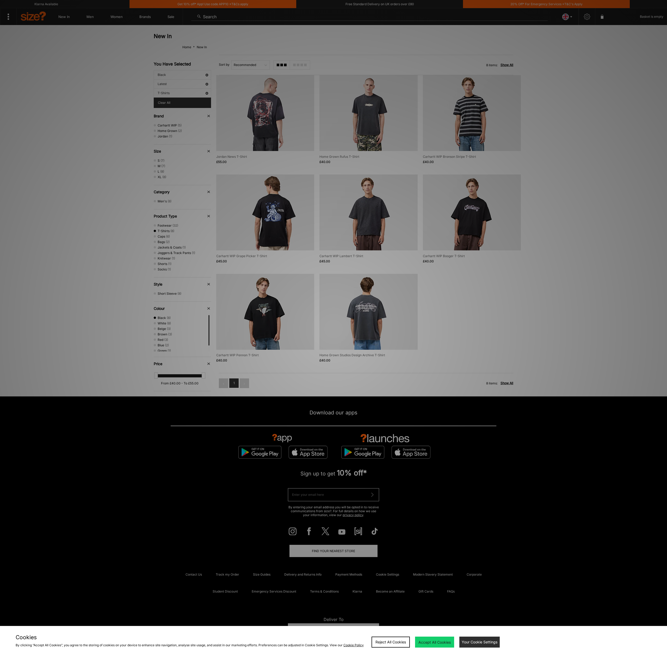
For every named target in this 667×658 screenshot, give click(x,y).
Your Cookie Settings (479, 642)
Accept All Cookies (434, 642)
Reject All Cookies (390, 642)
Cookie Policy (353, 645)
